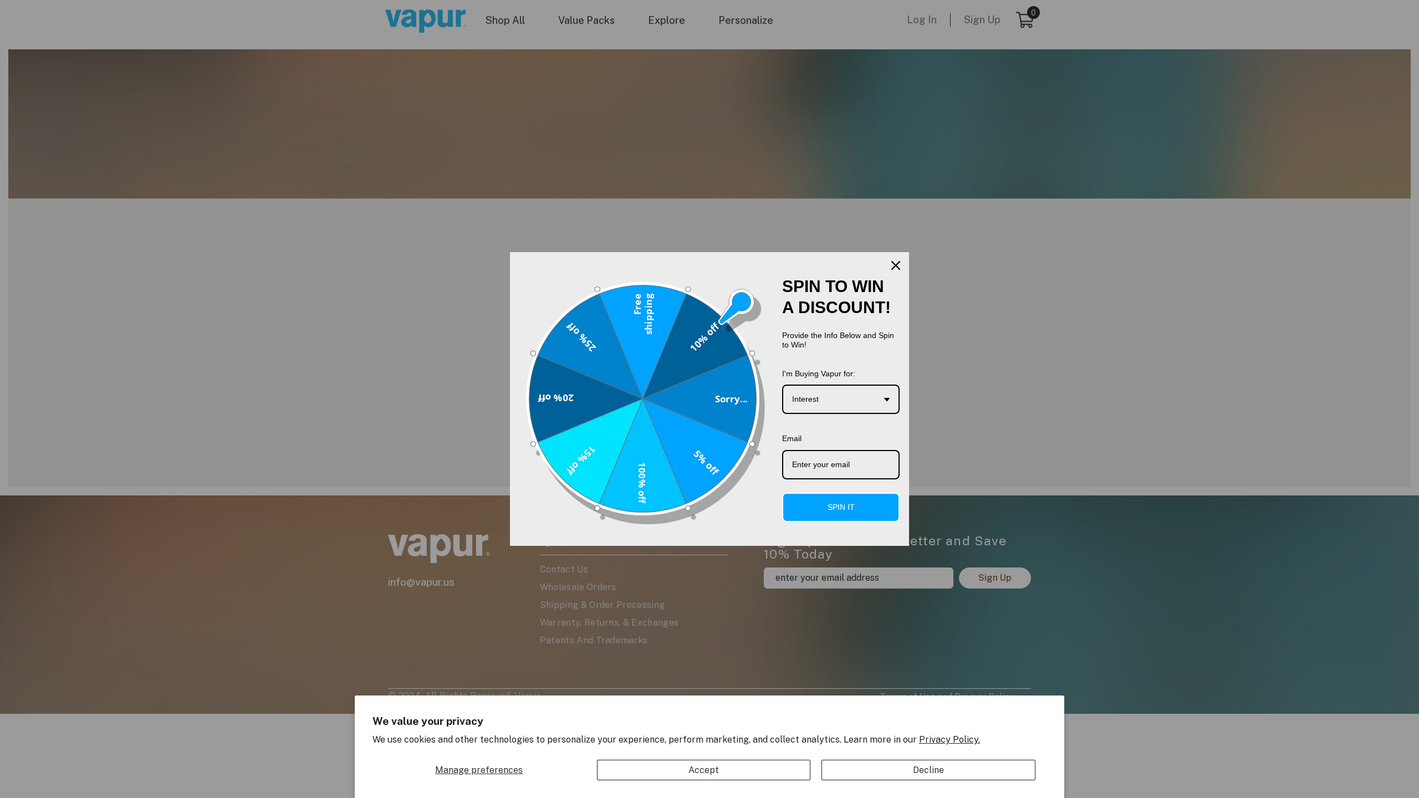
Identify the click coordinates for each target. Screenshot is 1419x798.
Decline (928, 770)
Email (792, 438)
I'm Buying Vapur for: (818, 373)
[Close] (895, 265)
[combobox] (841, 399)
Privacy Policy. (949, 739)
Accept (703, 770)
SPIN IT (841, 507)
